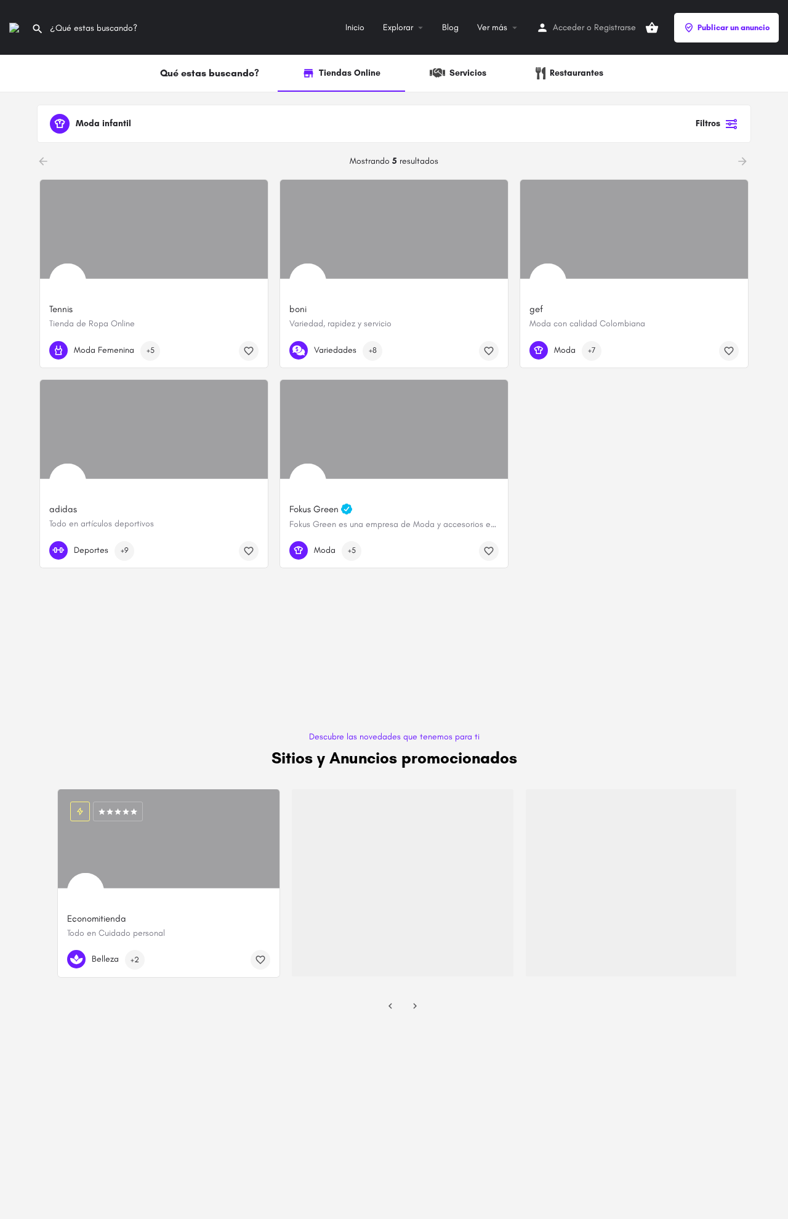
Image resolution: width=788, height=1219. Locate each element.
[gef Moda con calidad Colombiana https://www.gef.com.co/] (634, 234)
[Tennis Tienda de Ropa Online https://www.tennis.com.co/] (154, 234)
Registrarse (615, 27)
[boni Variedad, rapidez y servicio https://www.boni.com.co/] (394, 234)
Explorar (398, 27)
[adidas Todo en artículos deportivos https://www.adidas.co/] (154, 434)
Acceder (568, 27)
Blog (450, 27)
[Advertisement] (394, 682)
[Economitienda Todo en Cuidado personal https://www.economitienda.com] (168, 843)
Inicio (354, 27)
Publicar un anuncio (734, 27)
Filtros (708, 123)
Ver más (492, 27)
